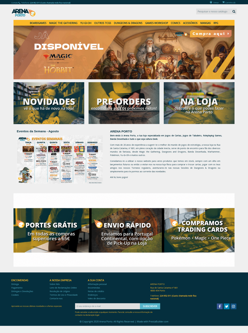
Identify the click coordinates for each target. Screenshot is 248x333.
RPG (216, 23)
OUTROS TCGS (102, 23)
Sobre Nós (55, 284)
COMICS (175, 23)
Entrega (15, 284)
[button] (30, 52)
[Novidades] (48, 103)
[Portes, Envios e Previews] (124, 230)
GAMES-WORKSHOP (156, 23)
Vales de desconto (96, 298)
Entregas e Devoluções (22, 291)
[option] (124, 52)
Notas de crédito (96, 291)
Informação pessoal (97, 284)
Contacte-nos (56, 298)
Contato (14, 2)
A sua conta (96, 280)
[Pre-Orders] (124, 103)
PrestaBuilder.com (158, 321)
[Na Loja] (199, 103)
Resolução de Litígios (60, 291)
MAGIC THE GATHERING (63, 23)
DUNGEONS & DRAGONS (128, 23)
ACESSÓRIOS (190, 23)
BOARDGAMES (38, 23)
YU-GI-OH (85, 23)
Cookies (15, 294)
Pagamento (17, 287)
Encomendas (94, 287)
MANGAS (205, 23)
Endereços (93, 294)
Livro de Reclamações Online (63, 287)
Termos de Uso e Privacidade (64, 294)
